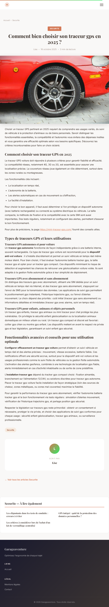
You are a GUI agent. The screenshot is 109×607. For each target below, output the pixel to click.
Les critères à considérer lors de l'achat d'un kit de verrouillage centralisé (28, 524)
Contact (8, 589)
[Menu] (101, 5)
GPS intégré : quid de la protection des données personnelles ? (77, 515)
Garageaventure (15, 549)
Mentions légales (12, 584)
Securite (16, 20)
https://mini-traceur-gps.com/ (56, 229)
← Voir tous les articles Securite (21, 479)
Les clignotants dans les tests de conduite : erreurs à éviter (27, 515)
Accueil (6, 20)
